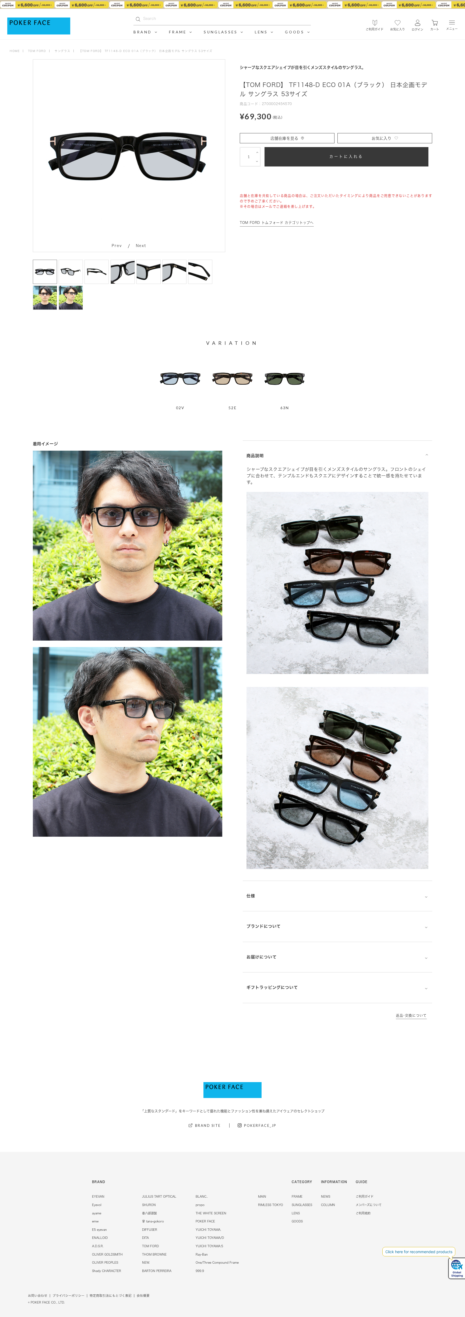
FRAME (297, 1196)
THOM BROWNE (154, 1254)
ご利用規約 (363, 1213)
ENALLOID (100, 1237)
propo (200, 1204)
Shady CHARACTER (106, 1270)
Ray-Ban (202, 1254)
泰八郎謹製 (149, 1213)
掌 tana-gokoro (153, 1221)
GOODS (297, 1221)
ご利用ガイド (365, 1196)
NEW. (146, 1262)
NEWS (325, 1196)
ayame (96, 1213)
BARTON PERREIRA (156, 1270)
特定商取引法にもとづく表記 (111, 1295)
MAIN (262, 1196)
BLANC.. (202, 1196)
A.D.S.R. (98, 1246)
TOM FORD (150, 1246)
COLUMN (328, 1204)
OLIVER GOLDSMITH (107, 1254)
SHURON (149, 1204)
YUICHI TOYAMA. (208, 1229)
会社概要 (143, 1295)
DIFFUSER (149, 1229)
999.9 (200, 1270)
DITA (145, 1237)
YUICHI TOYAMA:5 (209, 1246)
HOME (15, 51)
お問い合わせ (37, 1295)
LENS (296, 1213)
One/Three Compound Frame (217, 1262)
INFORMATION (334, 1181)
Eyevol (96, 1204)
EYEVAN (98, 1196)
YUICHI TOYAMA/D (210, 1237)
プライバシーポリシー (68, 1295)
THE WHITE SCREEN (211, 1213)
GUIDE (362, 1181)
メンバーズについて (369, 1204)
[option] (232, 4)
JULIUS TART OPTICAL (159, 1196)
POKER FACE (205, 1221)
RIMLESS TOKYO (270, 1204)
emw (95, 1221)
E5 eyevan (99, 1229)
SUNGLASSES (302, 1204)
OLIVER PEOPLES (105, 1262)
